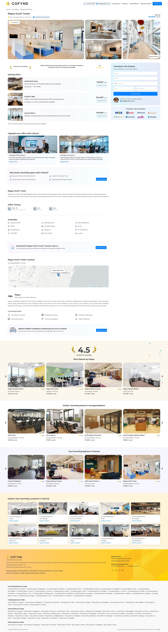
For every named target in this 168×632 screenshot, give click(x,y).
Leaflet (86, 286)
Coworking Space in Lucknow (117, 591)
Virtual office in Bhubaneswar (51, 613)
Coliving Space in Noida (83, 602)
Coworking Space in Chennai (43, 591)
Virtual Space (33, 571)
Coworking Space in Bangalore (36, 589)
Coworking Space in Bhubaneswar (43, 593)
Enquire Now (102, 85)
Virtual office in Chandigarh (88, 613)
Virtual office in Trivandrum (49, 618)
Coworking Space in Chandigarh (97, 591)
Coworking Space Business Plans (121, 558)
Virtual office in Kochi (34, 613)
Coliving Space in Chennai (21, 604)
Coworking (15, 9)
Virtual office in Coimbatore (70, 613)
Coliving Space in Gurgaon (16, 602)
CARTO (106, 286)
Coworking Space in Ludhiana (141, 593)
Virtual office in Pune (108, 611)
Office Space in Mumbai (48, 625)
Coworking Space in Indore (25, 591)
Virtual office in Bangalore (32, 611)
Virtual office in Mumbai (48, 611)
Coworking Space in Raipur (26, 596)
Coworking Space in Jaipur (61, 591)
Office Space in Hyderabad (94, 625)
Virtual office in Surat (33, 618)
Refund (42, 573)
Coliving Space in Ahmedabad (134, 602)
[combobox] (124, 88)
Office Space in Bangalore (32, 625)
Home (8, 9)
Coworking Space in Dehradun (103, 593)
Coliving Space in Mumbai (51, 602)
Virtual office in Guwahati (133, 613)
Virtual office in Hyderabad (93, 611)
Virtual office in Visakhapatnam (54, 616)
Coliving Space (23, 571)
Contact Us (157, 3)
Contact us (16, 573)
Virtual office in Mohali (36, 616)
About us (9, 573)
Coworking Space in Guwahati (83, 593)
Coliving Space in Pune (117, 602)
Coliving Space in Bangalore (33, 602)
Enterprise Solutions (45, 571)
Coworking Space (11, 571)
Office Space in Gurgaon (15, 625)
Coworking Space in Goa (23, 593)
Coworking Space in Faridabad (64, 593)
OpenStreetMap (93, 286)
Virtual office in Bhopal (88, 616)
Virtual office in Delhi (63, 611)
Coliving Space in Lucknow (38, 604)
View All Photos (154, 56)
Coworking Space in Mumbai (55, 589)
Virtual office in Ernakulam (105, 616)
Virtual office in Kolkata (118, 613)
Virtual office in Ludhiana (121, 616)
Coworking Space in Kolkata (136, 591)
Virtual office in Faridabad (72, 616)
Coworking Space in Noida (91, 589)
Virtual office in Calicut (22, 616)
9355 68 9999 (90, 3)
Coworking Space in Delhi (74, 589)
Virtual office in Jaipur (20, 613)
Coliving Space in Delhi (67, 602)
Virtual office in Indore (141, 611)
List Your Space (58, 571)
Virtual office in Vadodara (66, 618)
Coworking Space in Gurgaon (17, 589)
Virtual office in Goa (103, 613)
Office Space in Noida (78, 625)
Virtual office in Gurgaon (15, 611)
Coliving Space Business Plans (120, 561)
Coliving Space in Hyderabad (99, 602)
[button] (58, 274)
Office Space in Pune (110, 625)
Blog (22, 573)
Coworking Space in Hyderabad (109, 589)
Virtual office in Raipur (19, 618)
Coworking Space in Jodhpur (122, 593)
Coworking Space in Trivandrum (62, 596)
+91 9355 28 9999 (118, 566)
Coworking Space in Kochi (78, 591)
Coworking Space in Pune (128, 589)
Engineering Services (32, 573)
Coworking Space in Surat (44, 596)
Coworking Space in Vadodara (83, 596)
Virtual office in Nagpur (137, 616)
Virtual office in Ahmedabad (125, 611)
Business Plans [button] (145, 3)
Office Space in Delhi (63, 625)
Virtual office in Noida (77, 611)
